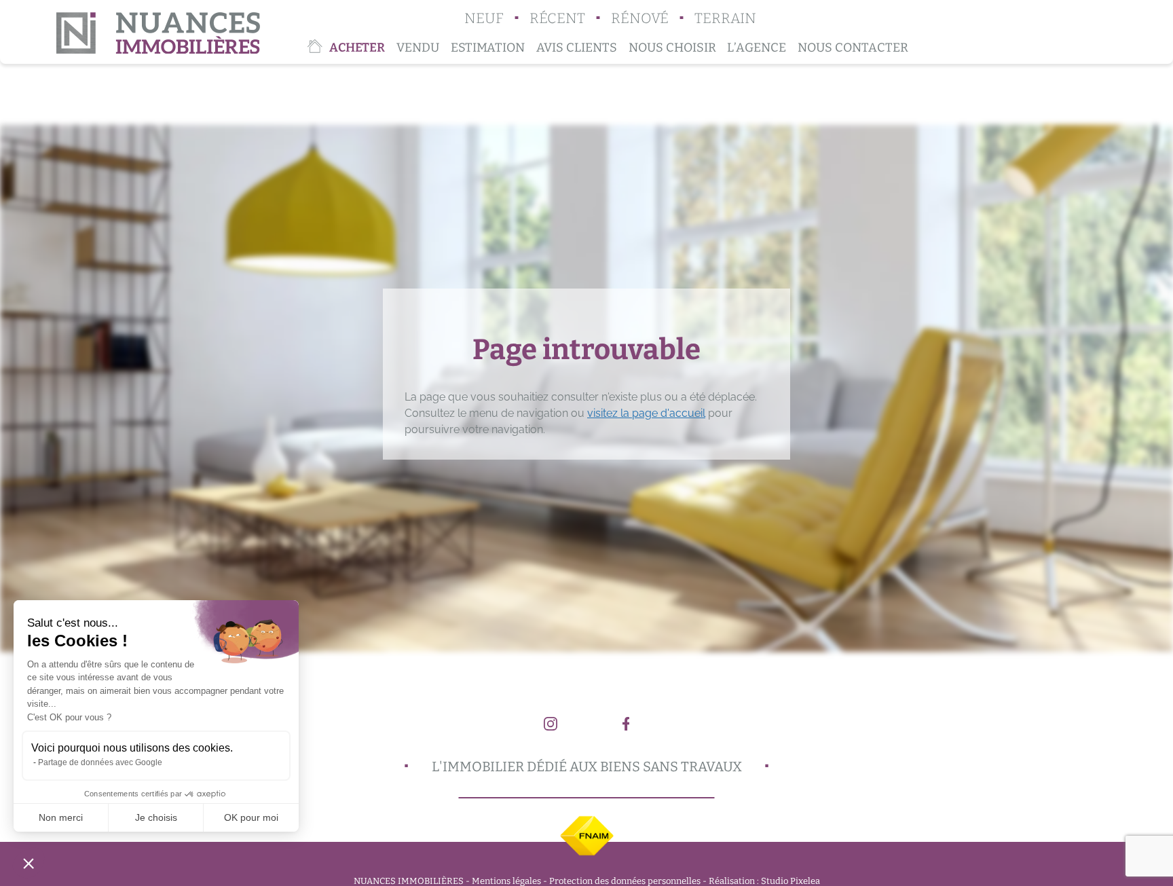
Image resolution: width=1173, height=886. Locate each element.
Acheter (357, 47)
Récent (557, 18)
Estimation (488, 47)
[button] (28, 863)
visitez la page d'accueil (646, 413)
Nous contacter (853, 47)
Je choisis (156, 817)
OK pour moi (251, 817)
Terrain (725, 18)
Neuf (484, 18)
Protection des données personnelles (625, 881)
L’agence (756, 47)
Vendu (417, 47)
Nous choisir (672, 47)
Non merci (61, 817)
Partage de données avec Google (100, 762)
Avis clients (576, 47)
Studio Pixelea (790, 881)
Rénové (640, 18)
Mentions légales (506, 881)
